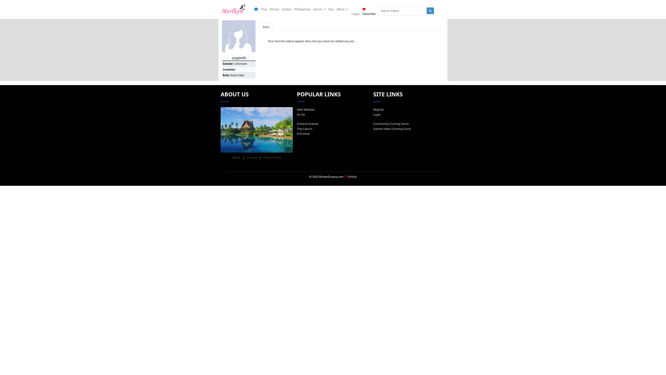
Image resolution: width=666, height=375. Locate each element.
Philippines (302, 9)
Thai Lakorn (304, 129)
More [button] (341, 9)
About (236, 157)
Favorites (368, 14)
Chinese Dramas (307, 124)
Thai (264, 9)
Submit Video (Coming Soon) (392, 129)
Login (356, 14)
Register (378, 109)
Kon (331, 9)
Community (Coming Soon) (391, 124)
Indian (287, 9)
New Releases (306, 109)
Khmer (274, 9)
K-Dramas (303, 134)
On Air (301, 114)
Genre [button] (318, 9)
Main (266, 27)
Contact (252, 157)
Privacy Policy (272, 157)
